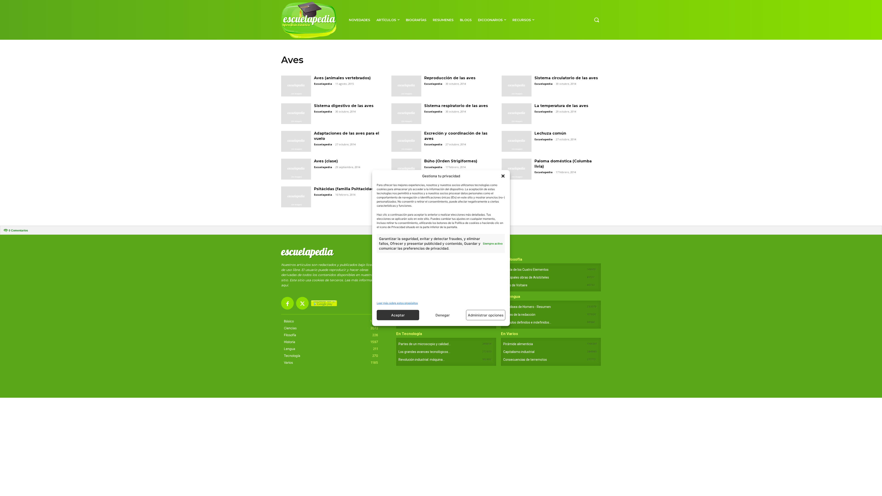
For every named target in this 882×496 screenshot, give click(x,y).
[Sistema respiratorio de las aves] (406, 113)
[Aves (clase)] (296, 169)
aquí (284, 285)
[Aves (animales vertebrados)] (296, 86)
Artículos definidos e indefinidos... (527, 322)
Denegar (442, 315)
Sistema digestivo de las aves (343, 106)
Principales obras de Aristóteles (526, 277)
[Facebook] (287, 303)
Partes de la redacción (519, 314)
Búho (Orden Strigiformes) (450, 161)
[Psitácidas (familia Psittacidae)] (296, 196)
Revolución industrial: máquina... (422, 359)
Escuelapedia (323, 83)
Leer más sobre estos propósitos (397, 303)
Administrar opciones (485, 315)
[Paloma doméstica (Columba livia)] (516, 169)
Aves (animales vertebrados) (342, 78)
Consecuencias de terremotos (525, 359)
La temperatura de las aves (561, 106)
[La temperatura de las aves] (516, 113)
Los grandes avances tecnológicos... (424, 352)
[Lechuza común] (516, 141)
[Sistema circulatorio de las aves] (516, 86)
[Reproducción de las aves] (406, 86)
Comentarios (18, 230)
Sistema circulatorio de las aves (566, 78)
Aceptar (398, 315)
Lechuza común (550, 133)
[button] (503, 176)
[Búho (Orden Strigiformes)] (406, 169)
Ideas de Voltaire (515, 285)
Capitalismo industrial (518, 352)
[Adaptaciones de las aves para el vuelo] (296, 141)
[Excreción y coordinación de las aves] (406, 141)
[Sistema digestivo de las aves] (296, 113)
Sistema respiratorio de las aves (456, 106)
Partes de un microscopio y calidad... (425, 344)
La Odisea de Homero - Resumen (527, 307)
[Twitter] (302, 303)
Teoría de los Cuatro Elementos (525, 269)
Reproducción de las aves (449, 78)
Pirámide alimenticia (518, 344)
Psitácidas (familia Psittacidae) (344, 189)
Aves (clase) (326, 161)
